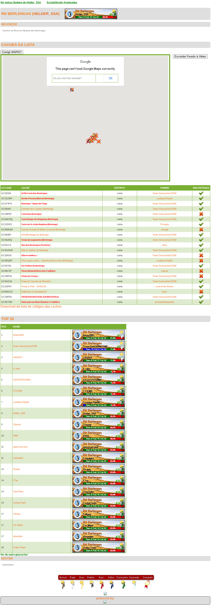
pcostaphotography (164, 302)
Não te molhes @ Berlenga (34, 250)
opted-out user (20, 447)
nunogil (164, 229)
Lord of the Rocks (164, 286)
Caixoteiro (18, 458)
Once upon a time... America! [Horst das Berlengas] (47, 260)
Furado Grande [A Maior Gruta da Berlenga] (43, 229)
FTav (15, 480)
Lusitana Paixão (164, 198)
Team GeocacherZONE (165, 193)
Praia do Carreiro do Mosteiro (36, 281)
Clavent (17, 424)
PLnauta (164, 224)
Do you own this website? (67, 78)
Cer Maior (18, 525)
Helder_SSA (45, 14)
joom (164, 291)
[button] (98, 141)
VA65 (15, 435)
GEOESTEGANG (22, 379)
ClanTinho (18, 491)
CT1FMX (17, 391)
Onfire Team (19, 547)
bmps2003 (18, 335)
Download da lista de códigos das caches (30, 306)
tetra (164, 245)
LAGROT (18, 357)
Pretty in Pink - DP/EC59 (33, 286)
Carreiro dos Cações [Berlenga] (37, 209)
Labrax (164, 271)
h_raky (16, 368)
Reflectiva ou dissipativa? (34, 291)
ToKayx (17, 514)
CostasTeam (19, 502)
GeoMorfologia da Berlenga (35, 234)
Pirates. (17, 469)
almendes (18, 536)
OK (110, 78)
